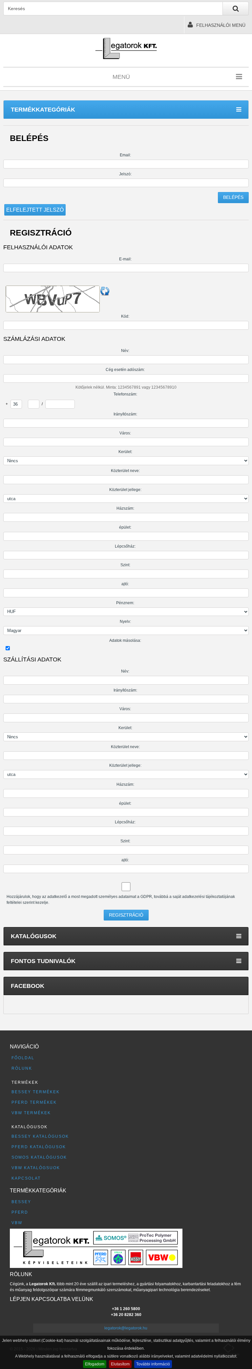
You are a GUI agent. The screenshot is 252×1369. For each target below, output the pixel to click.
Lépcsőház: (125, 546)
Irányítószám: (125, 414)
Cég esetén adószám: (125, 369)
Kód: (125, 316)
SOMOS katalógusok (39, 1157)
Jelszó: (125, 174)
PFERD (19, 1212)
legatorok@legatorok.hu (125, 1328)
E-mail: (125, 259)
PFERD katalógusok (38, 1147)
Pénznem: (125, 603)
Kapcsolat (26, 1178)
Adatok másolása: (125, 640)
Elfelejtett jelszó (35, 210)
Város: (125, 433)
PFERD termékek (34, 1102)
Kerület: (125, 451)
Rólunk (21, 1068)
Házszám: (125, 508)
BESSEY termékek (35, 1092)
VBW (16, 1222)
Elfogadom (94, 1364)
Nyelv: (125, 621)
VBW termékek (31, 1113)
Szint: (125, 565)
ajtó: (125, 584)
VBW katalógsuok (35, 1168)
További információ (153, 1364)
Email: (125, 155)
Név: (125, 350)
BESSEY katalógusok (40, 1136)
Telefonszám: (125, 394)
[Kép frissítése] (105, 291)
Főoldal (22, 1058)
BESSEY (21, 1202)
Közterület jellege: (125, 489)
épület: (125, 527)
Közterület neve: (125, 470)
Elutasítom (120, 1364)
